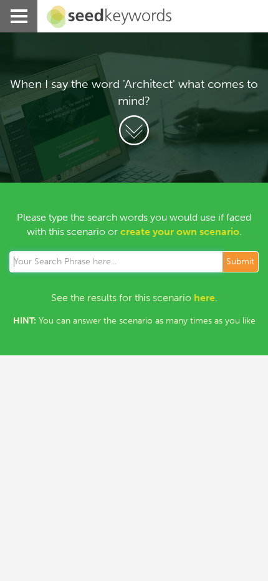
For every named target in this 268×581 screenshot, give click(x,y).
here (204, 298)
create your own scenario (179, 232)
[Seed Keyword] (104, 17)
